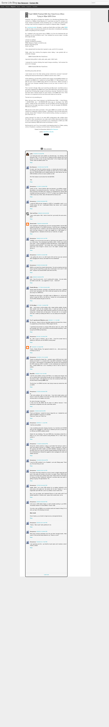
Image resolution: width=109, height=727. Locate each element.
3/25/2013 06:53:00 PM (41, 501)
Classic (2, 6)
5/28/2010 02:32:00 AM (43, 213)
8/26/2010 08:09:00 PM (38, 277)
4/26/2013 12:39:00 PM (41, 531)
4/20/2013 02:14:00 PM (41, 522)
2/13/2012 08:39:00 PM (41, 391)
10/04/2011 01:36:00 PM (37, 346)
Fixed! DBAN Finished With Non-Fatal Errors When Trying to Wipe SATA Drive (46, 15)
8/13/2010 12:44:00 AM (41, 254)
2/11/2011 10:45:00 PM (42, 305)
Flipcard (8, 6)
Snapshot (28, 6)
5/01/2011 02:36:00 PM (41, 336)
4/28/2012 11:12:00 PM (41, 422)
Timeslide (34, 6)
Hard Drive (46, 131)
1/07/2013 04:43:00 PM (41, 485)
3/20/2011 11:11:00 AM (53, 320)
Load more (46, 574)
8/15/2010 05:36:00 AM (41, 265)
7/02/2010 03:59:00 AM (42, 223)
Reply (31, 162)
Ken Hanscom (54, 129)
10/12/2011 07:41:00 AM (42, 357)
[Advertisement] (76, 37)
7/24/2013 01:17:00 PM (41, 541)
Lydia (31, 153)
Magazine (13, 6)
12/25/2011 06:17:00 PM (40, 373)
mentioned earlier (32, 27)
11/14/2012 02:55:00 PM (42, 443)
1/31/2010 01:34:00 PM (38, 153)
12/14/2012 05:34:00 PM (42, 460)
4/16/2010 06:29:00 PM (41, 201)
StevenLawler (33, 223)
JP (30, 346)
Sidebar (23, 6)
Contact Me (34, 3)
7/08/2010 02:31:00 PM (41, 238)
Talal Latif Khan (33, 213)
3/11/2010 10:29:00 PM (41, 186)
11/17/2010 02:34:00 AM (43, 287)
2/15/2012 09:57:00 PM (39, 410)
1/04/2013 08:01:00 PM (41, 470)
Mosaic (18, 6)
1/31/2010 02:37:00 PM (42, 167)
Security (51, 131)
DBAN (66, 27)
